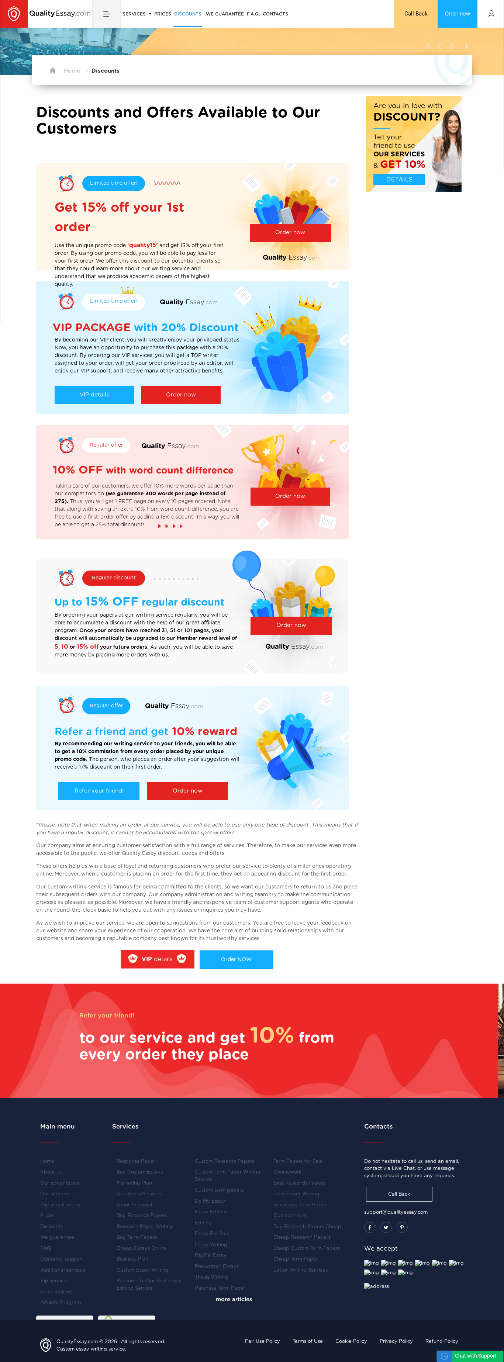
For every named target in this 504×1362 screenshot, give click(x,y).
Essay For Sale (212, 1233)
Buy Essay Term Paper (300, 1205)
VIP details (94, 395)
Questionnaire (289, 1215)
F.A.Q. (253, 14)
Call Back (416, 13)
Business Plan (132, 1259)
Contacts (275, 14)
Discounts (187, 14)
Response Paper (136, 1161)
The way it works (60, 1205)
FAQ (45, 1248)
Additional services (62, 1270)
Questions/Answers (139, 1194)
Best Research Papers (299, 1183)
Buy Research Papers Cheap (307, 1226)
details (157, 959)
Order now (457, 13)
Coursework (287, 1172)
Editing (203, 1223)
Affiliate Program (60, 1302)
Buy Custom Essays (140, 1172)
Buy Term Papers (137, 1237)
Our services (54, 1194)
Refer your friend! (99, 791)
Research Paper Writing (145, 1226)
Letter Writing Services (300, 1270)
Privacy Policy (396, 1341)
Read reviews (56, 1292)
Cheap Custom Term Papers (306, 1248)
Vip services (54, 1281)
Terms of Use (308, 1341)
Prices (162, 14)
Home (47, 1161)
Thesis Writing (211, 1277)
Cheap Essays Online (141, 1248)
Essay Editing (211, 1212)
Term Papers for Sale (297, 1161)
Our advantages (59, 1183)
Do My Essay (210, 1201)
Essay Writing (211, 1245)
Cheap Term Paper (295, 1259)
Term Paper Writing (296, 1194)
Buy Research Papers (142, 1215)
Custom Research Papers (224, 1161)
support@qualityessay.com (396, 1212)
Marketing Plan (134, 1183)
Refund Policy (441, 1341)
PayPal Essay (211, 1255)
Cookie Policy (351, 1341)
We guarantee (225, 14)
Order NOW (236, 959)
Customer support (61, 1259)
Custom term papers (219, 1190)
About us (51, 1172)
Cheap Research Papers (302, 1237)
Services (134, 14)
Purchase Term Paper (220, 1288)
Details (399, 180)
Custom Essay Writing (143, 1270)
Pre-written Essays (217, 1266)
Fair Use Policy (262, 1341)
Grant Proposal (134, 1205)
